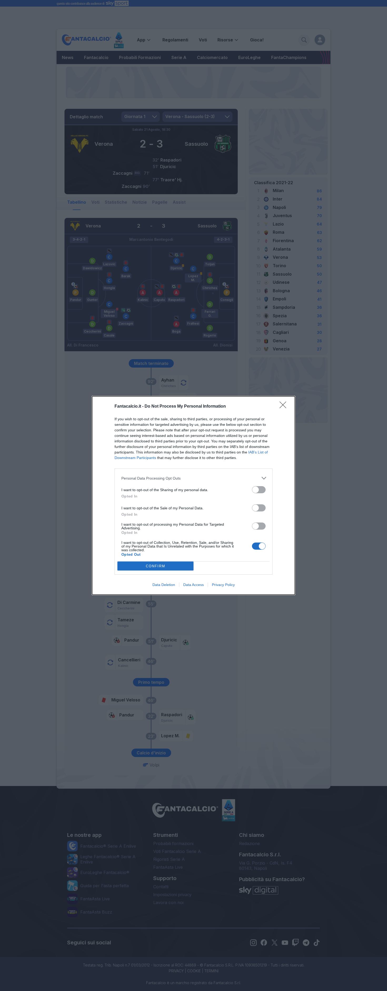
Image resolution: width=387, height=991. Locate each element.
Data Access (193, 585)
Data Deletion (163, 585)
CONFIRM (155, 566)
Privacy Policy (223, 585)
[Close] (285, 407)
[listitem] (193, 478)
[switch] (259, 489)
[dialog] (193, 495)
